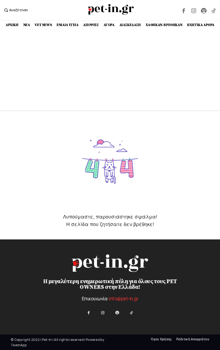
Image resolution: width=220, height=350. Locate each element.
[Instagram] (193, 10)
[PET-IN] (110, 9)
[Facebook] (183, 10)
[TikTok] (213, 10)
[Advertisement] (110, 70)
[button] (15, 10)
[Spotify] (203, 10)
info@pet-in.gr (123, 299)
